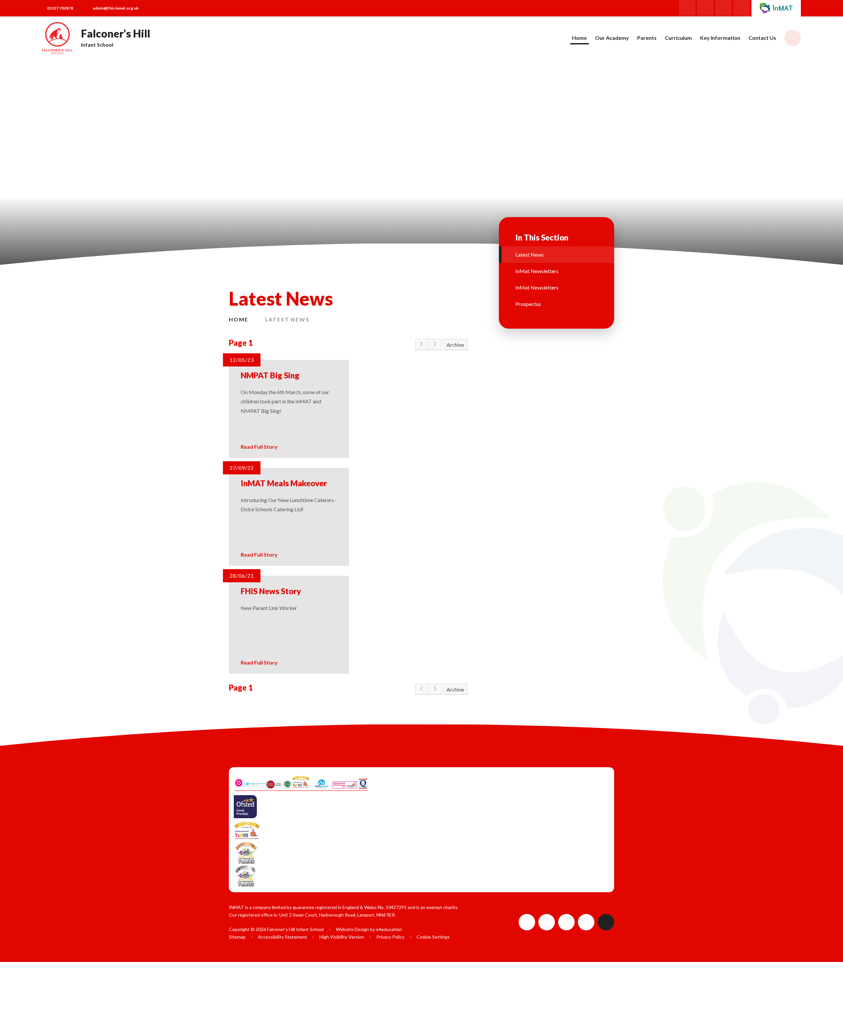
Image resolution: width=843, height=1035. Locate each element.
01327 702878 (60, 8)
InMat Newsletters (536, 271)
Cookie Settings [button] (433, 937)
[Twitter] (723, 8)
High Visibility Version (341, 937)
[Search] (792, 38)
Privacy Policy (390, 937)
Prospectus (528, 304)
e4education (389, 929)
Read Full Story (259, 446)
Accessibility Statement (282, 937)
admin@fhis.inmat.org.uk (116, 8)
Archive (455, 344)
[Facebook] (687, 8)
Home (239, 319)
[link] (421, 344)
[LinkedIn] (741, 8)
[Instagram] (705, 8)
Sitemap (237, 937)
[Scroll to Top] (606, 922)
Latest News (287, 319)
